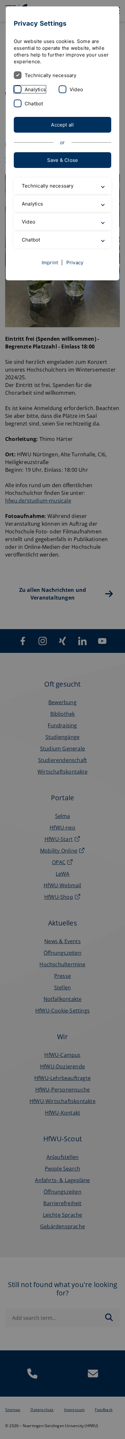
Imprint (50, 262)
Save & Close (62, 160)
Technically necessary (51, 75)
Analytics (35, 89)
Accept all (62, 125)
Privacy (75, 262)
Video (76, 89)
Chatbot (34, 104)
